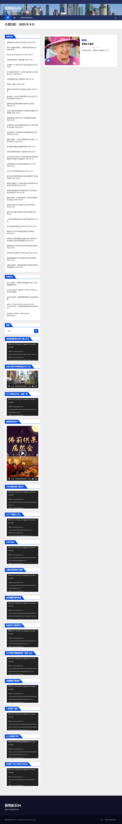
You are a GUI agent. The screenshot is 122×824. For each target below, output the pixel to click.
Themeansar (32, 820)
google (9, 297)
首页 (14, 18)
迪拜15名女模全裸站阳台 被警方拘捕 (19, 212)
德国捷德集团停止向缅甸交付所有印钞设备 (21, 258)
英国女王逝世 (11, 84)
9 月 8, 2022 (87, 47)
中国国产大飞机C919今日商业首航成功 (20, 65)
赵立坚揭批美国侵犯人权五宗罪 (17, 226)
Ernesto (9, 290)
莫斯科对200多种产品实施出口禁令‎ (19, 89)
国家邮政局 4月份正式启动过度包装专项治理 (22, 246)
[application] (22, 352)
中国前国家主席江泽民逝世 (16, 79)
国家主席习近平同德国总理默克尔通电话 (21, 231)
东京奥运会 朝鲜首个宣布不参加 (18, 253)
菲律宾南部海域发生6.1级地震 (17, 152)
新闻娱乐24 (13, 8)
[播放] (9, 386)
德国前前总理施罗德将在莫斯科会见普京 (21, 103)
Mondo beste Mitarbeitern (15, 55)
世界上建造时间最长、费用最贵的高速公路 (21, 47)
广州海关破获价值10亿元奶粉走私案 (19, 219)
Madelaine (10, 313)
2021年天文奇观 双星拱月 (16, 171)
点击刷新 (84, 40)
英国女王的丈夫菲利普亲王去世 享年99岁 (21, 205)
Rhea (9, 283)
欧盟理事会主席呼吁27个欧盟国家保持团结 (21, 118)
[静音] (33, 386)
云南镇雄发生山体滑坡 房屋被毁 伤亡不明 (21, 164)
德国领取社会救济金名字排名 (17, 42)
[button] (115, 18)
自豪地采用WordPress (11, 820)
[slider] (21, 386)
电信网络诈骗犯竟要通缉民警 (17, 146)
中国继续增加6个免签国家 (16, 60)
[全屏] (36, 386)
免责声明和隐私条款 (26, 18)
